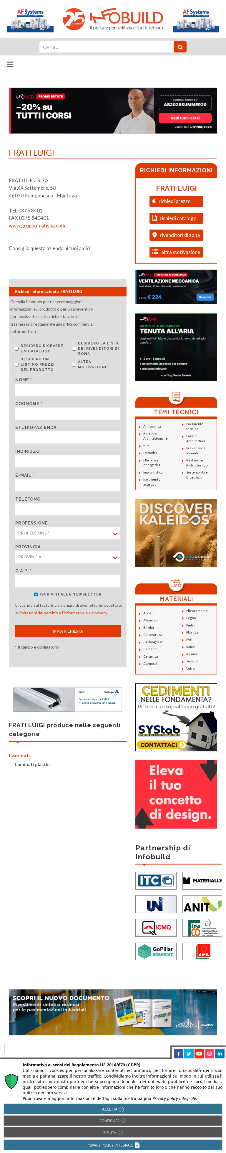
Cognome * (28, 403)
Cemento (150, 649)
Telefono (28, 499)
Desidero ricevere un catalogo (42, 348)
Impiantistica (153, 472)
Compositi (150, 663)
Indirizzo (27, 451)
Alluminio (150, 620)
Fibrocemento (196, 611)
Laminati (19, 755)
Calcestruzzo (153, 634)
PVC (189, 639)
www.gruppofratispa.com (37, 225)
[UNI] (156, 903)
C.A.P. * (23, 570)
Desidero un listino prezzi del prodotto (38, 364)
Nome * (23, 379)
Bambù (148, 627)
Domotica (150, 453)
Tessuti (192, 661)
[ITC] (156, 880)
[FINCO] (203, 927)
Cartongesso (153, 642)
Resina (191, 654)
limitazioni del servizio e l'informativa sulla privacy (63, 612)
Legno (191, 618)
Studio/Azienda (35, 427)
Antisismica (152, 426)
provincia (28, 547)
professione (31, 523)
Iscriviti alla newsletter (71, 594)
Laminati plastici (33, 764)
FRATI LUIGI (176, 188)
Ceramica (150, 656)
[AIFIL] (203, 951)
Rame (190, 647)
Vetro (190, 668)
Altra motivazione (93, 364)
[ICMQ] (156, 927)
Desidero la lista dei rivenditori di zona (98, 348)
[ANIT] (203, 903)
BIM (146, 446)
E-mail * (24, 475)
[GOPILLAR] (156, 951)
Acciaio (148, 613)
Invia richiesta (68, 631)
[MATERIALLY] (203, 880)
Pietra (190, 625)
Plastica (192, 632)
